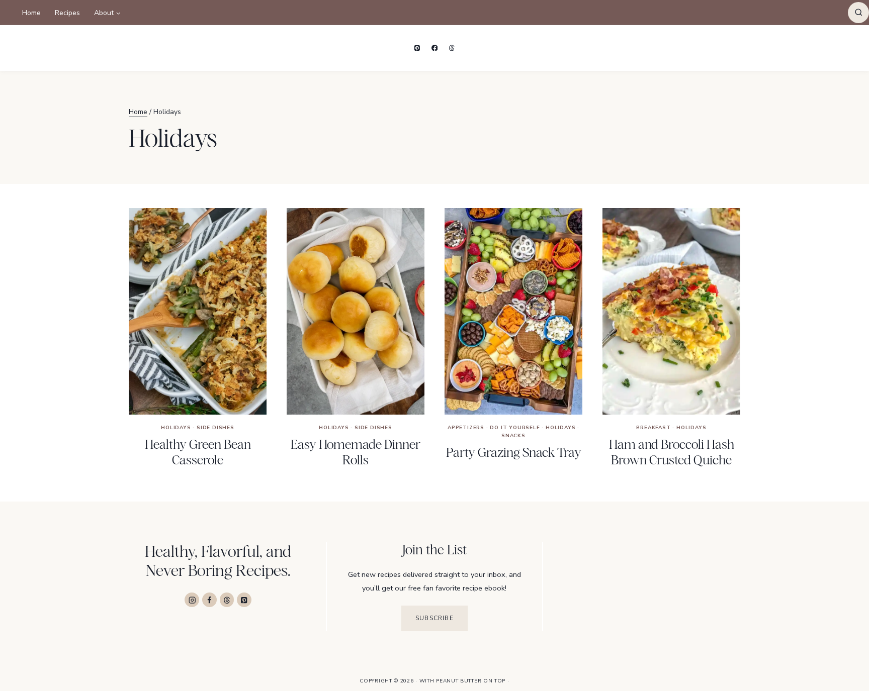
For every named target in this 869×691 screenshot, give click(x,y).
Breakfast (653, 427)
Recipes (67, 13)
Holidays (176, 427)
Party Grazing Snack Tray (513, 452)
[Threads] (452, 47)
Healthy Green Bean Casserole (198, 452)
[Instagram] (192, 600)
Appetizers (466, 427)
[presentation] (198, 311)
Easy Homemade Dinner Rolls (355, 452)
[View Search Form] (858, 12)
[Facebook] (434, 47)
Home (31, 13)
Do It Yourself (515, 427)
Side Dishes (215, 427)
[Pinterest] (417, 47)
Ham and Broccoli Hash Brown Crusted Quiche (671, 452)
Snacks (513, 435)
